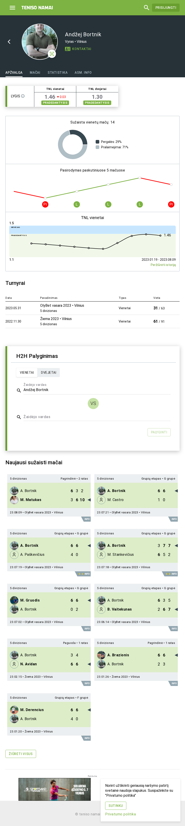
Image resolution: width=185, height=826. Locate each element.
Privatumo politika (120, 814)
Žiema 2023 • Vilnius (39, 676)
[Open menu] (12, 8)
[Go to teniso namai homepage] (37, 7)
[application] (72, 144)
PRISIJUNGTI (165, 7)
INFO (87, 519)
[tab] (14, 72)
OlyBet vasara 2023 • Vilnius (44, 512)
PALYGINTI (159, 432)
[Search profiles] (145, 7)
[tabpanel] (92, 424)
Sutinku (116, 806)
